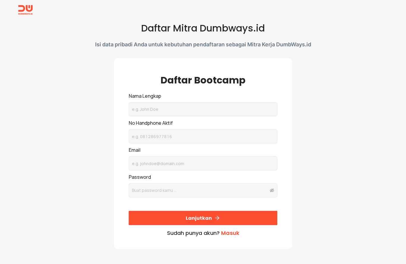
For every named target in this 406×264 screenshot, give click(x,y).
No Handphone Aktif (151, 123)
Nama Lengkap (145, 96)
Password (140, 177)
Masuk (230, 233)
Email (135, 150)
